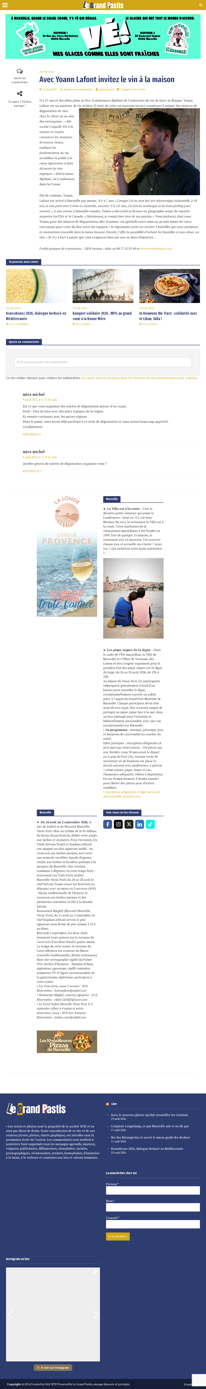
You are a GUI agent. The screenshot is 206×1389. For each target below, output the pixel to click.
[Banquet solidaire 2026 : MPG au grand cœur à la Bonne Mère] (103, 285)
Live (114, 1104)
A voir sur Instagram (55, 1367)
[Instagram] (118, 824)
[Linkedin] (139, 824)
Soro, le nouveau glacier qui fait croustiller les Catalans (149, 1115)
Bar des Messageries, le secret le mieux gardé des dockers (150, 1137)
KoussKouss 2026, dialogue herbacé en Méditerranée (36, 316)
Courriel (112, 1218)
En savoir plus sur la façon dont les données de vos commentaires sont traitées (139, 378)
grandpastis (106, 89)
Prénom (112, 1184)
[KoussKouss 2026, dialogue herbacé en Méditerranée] (36, 285)
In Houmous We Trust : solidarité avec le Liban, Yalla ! (168, 316)
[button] (53, 1358)
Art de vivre (46, 71)
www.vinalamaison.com (156, 248)
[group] (53, 1314)
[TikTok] (150, 824)
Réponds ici (32, 434)
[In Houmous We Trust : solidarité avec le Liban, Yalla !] (169, 285)
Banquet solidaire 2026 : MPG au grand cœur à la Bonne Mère (102, 316)
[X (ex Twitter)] (129, 824)
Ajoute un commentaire (19, 80)
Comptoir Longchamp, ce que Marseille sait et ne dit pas (150, 1126)
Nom (110, 1201)
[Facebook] (107, 824)
